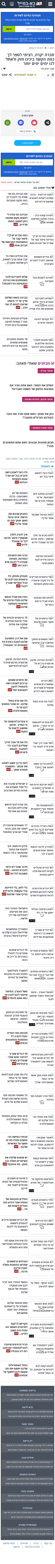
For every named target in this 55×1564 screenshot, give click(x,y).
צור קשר (48, 1543)
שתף (5, 74)
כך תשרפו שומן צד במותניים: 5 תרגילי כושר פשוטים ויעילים (31, 1534)
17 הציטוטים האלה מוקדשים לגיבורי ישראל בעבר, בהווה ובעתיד (30, 1529)
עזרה (35, 1543)
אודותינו (24, 1543)
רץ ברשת (27, 1440)
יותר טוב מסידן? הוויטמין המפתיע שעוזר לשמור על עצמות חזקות (30, 1395)
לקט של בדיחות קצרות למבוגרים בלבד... (38, 1428)
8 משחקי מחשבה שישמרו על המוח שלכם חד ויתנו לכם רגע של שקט (28, 1512)
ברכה (26, 458)
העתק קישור (25, 131)
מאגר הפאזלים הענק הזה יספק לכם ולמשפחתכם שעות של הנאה (29, 1433)
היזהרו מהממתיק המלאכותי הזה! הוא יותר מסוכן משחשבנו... (31, 1399)
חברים (38, 458)
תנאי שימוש (24, 38)
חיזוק (52, 461)
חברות (32, 458)
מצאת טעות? (6, 182)
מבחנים (44, 363)
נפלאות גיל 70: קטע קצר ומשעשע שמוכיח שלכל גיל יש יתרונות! (29, 1445)
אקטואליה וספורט (28, 1524)
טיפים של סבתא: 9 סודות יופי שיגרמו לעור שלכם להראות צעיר (30, 1416)
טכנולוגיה (27, 1507)
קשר (21, 458)
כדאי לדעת (27, 1407)
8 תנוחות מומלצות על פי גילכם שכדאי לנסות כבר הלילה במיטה (30, 1411)
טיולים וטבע (28, 1457)
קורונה (46, 461)
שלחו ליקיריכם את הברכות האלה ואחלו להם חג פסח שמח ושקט (30, 1479)
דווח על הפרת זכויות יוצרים (26, 182)
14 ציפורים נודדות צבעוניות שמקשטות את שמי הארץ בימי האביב (29, 1466)
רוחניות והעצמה (36, 47)
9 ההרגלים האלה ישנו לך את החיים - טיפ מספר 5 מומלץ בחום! (30, 1450)
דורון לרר (45, 68)
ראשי (52, 47)
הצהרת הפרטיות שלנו (11, 38)
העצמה (14, 458)
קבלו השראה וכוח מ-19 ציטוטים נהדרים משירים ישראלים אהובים (29, 1500)
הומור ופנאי (27, 1424)
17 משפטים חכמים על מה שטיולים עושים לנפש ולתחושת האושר (29, 1462)
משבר (8, 458)
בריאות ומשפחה (27, 1390)
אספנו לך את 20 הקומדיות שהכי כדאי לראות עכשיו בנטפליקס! (30, 1495)
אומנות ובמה (27, 1491)
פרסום (16, 1546)
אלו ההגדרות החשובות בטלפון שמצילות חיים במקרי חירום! (32, 1517)
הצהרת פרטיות (32, 1546)
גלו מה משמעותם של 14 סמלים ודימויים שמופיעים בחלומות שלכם (29, 1483)
